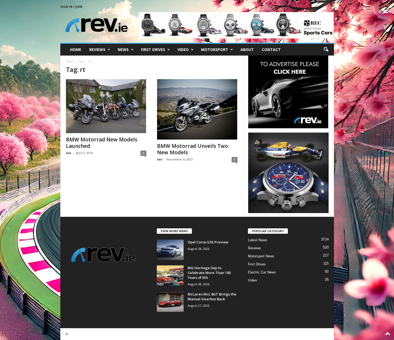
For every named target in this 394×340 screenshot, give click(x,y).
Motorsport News (261, 256)
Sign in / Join (71, 7)
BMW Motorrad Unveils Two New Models (192, 149)
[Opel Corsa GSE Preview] (170, 250)
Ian (68, 153)
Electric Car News (262, 272)
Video (183, 49)
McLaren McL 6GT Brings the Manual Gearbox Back (212, 296)
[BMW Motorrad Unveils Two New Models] (197, 109)
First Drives (153, 49)
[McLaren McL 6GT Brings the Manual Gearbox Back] (170, 302)
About (247, 49)
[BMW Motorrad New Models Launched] (106, 106)
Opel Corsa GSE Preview (208, 242)
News (123, 49)
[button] (326, 50)
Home (75, 49)
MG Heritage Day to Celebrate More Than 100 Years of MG (209, 272)
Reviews (97, 49)
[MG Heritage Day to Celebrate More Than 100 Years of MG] (170, 275)
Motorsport (214, 49)
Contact (271, 49)
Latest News (257, 240)
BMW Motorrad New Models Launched (101, 142)
